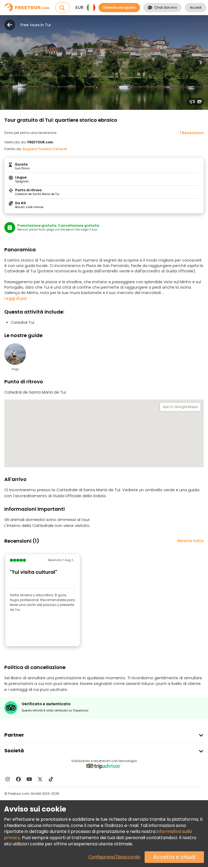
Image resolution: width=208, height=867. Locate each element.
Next (200, 62)
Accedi (196, 7)
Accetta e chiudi (174, 857)
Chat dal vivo (165, 7)
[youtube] (29, 779)
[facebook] (18, 779)
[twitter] (40, 779)
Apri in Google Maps (180, 406)
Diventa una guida (119, 7)
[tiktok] (51, 779)
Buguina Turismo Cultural (45, 149)
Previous (7, 62)
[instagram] (7, 779)
